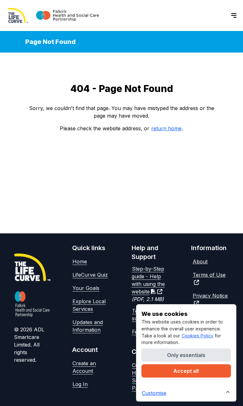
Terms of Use (209, 275)
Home (79, 261)
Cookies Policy (197, 335)
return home (166, 128)
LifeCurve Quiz (90, 275)
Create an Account (84, 367)
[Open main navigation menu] (234, 15)
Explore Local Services (89, 305)
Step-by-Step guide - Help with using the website (148, 280)
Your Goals (85, 288)
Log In (80, 384)
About (200, 261)
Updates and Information (87, 326)
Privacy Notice (210, 295)
